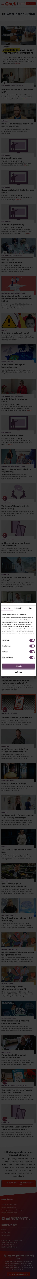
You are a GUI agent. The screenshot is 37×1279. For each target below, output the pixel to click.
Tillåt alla (18, 666)
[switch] (32, 646)
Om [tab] (30, 608)
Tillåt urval (18, 672)
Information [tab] (18, 608)
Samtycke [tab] (6, 608)
